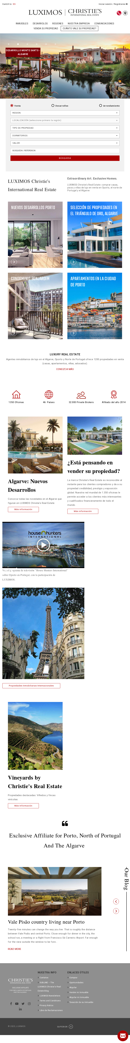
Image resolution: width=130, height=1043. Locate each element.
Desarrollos (61, 106)
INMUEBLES (22, 23)
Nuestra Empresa (79, 23)
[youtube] (17, 1009)
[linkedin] (20, 1015)
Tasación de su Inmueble (81, 1008)
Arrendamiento (111, 106)
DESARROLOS (40, 23)
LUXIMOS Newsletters (50, 1001)
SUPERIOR (62, 1032)
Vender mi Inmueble (78, 998)
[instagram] (29, 1009)
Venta (17, 106)
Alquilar (73, 993)
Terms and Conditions (50, 1006)
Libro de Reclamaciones (51, 1016)
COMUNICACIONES (104, 23)
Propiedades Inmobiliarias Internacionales (31, 685)
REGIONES (57, 23)
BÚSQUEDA (65, 158)
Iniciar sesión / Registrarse (112, 4)
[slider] (40, 568)
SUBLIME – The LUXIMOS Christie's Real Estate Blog (49, 992)
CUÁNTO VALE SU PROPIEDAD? (79, 28)
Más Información (23, 806)
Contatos (44, 983)
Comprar (73, 983)
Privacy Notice (46, 1011)
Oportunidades (76, 988)
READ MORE (14, 954)
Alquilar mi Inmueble (79, 1003)
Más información (23, 509)
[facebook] (11, 1009)
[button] (116, 904)
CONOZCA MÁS (65, 369)
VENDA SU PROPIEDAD (46, 28)
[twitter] (23, 1009)
